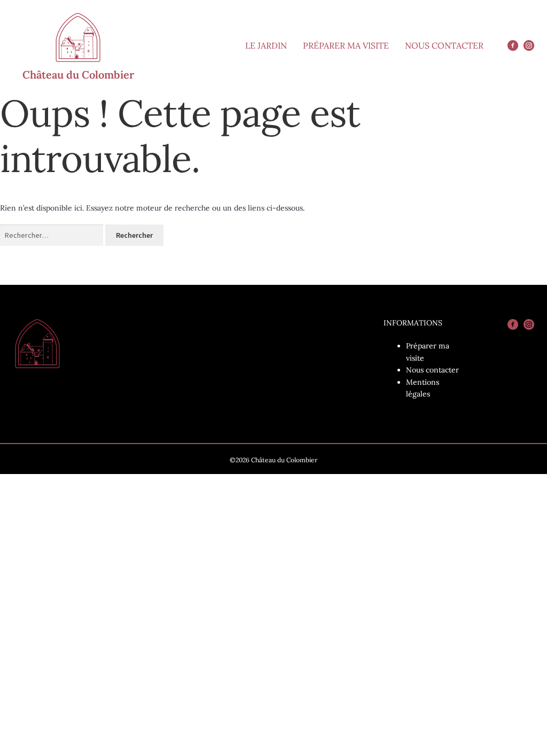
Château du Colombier (78, 74)
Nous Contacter (444, 45)
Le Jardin (266, 45)
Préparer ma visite (346, 45)
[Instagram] (528, 45)
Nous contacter (432, 370)
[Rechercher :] (52, 235)
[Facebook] (512, 45)
